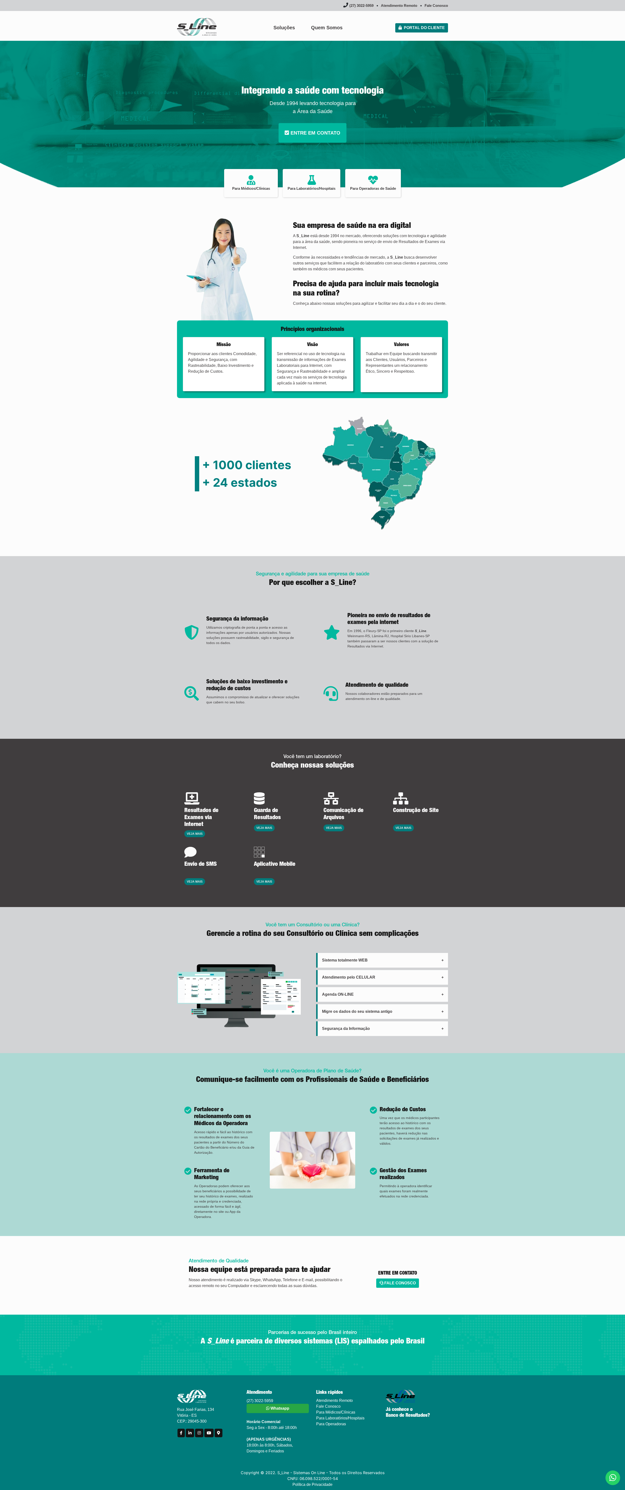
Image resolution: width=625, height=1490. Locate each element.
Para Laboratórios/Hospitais (340, 1418)
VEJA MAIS (195, 833)
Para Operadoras (331, 1424)
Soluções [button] (284, 27)
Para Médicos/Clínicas (335, 1412)
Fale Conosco (436, 5)
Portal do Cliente (423, 28)
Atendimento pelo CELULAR (348, 977)
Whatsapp (279, 1408)
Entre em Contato (314, 133)
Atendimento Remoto (399, 5)
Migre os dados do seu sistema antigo (357, 1011)
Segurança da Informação (346, 1028)
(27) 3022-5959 (361, 5)
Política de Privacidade (312, 1484)
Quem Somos (327, 27)
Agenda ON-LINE (338, 994)
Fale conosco (399, 1283)
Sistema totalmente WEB (345, 960)
